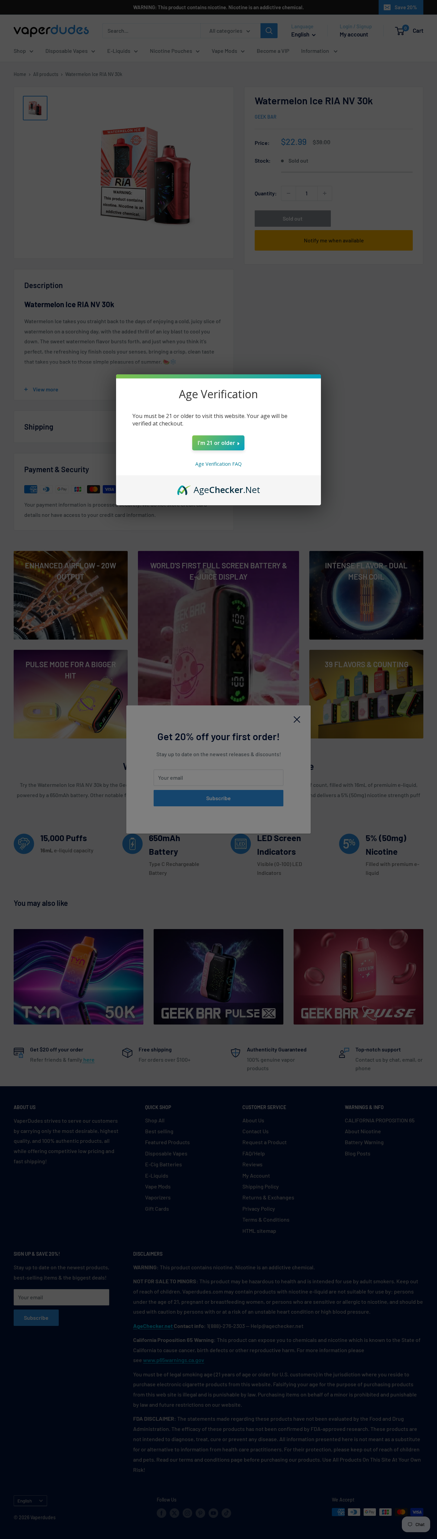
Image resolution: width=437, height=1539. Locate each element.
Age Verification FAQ (218, 464)
